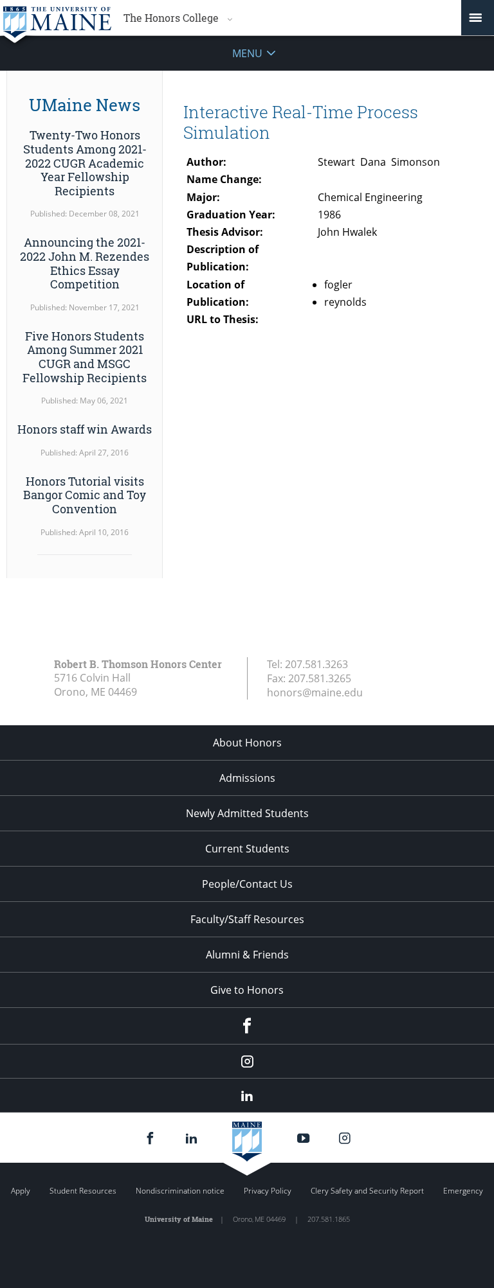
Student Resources (83, 1190)
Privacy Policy (267, 1190)
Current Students (247, 849)
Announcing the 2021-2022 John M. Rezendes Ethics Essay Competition (84, 263)
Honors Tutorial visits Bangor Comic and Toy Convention (84, 494)
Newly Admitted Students (247, 813)
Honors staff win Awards (84, 429)
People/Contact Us (247, 884)
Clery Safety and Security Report (367, 1190)
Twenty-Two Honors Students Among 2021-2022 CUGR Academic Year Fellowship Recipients (85, 162)
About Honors (247, 743)
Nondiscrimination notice (180, 1190)
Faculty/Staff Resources (247, 919)
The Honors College (171, 17)
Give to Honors (247, 990)
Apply (20, 1190)
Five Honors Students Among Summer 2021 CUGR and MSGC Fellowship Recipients (85, 356)
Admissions (247, 778)
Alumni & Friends (247, 955)
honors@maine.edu (315, 692)
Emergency (463, 1190)
